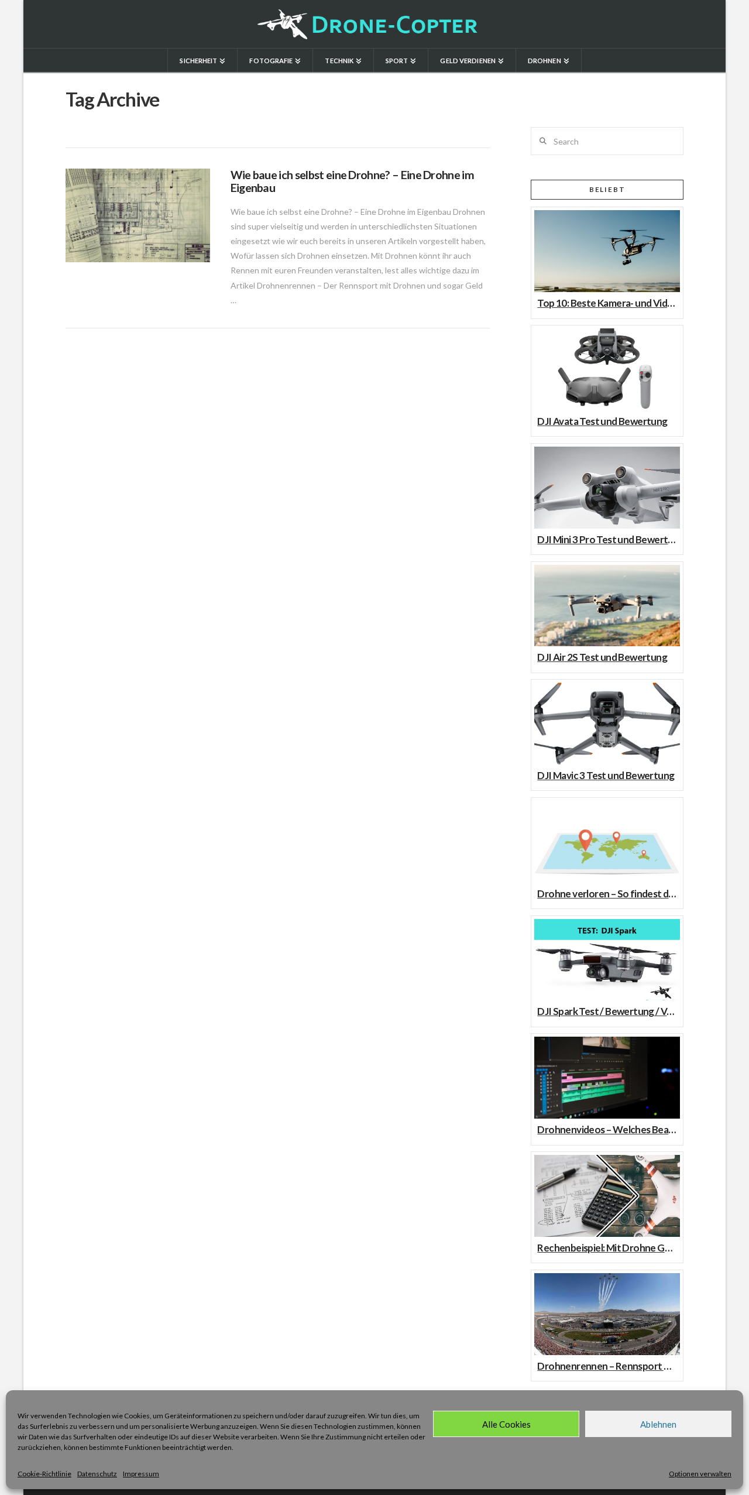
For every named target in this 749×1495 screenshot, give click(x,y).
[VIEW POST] (138, 215)
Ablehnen (658, 1424)
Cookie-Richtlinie (44, 1473)
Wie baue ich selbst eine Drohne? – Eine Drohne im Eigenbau (352, 181)
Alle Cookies (506, 1424)
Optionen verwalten (700, 1473)
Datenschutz (97, 1473)
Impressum (141, 1473)
